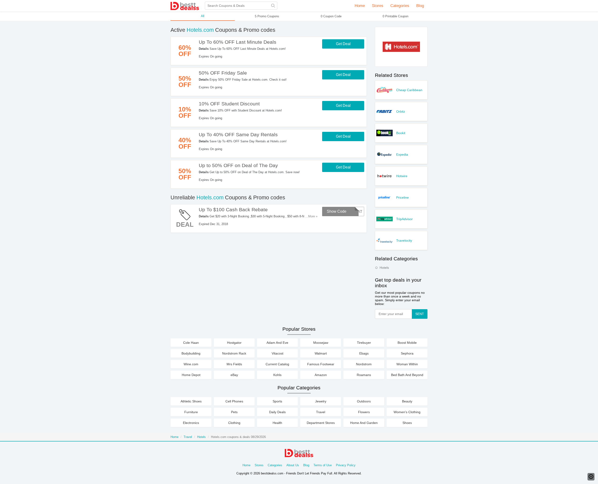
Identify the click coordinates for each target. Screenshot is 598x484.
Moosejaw (320, 342)
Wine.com (191, 364)
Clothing (234, 423)
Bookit (400, 133)
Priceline (402, 197)
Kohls (277, 375)
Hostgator (234, 342)
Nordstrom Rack (234, 353)
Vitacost (277, 353)
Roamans (364, 375)
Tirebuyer (364, 342)
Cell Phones (234, 401)
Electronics (191, 423)
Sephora (407, 353)
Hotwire (401, 176)
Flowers (364, 412)
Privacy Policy (346, 465)
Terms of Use (322, 465)
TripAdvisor (404, 219)
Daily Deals (277, 412)
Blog (420, 6)
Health (277, 423)
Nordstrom (364, 364)
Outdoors (364, 401)
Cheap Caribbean (409, 90)
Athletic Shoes (191, 401)
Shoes (407, 423)
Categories (275, 465)
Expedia (402, 154)
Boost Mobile (407, 342)
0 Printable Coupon (395, 16)
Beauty (407, 401)
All (202, 16)
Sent (419, 314)
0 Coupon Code (331, 16)
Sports (277, 401)
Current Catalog (277, 364)
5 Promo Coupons (267, 16)
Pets (234, 412)
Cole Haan (191, 342)
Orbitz (400, 111)
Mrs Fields (234, 364)
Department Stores (321, 423)
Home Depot (191, 375)
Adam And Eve (277, 342)
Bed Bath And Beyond (407, 375)
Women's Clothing (407, 412)
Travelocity (404, 240)
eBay (234, 375)
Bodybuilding (191, 353)
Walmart (321, 353)
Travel (320, 412)
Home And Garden (364, 423)
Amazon (321, 375)
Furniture (191, 412)
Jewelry (320, 401)
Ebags (364, 353)
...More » (311, 216)
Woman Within (407, 364)
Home (360, 6)
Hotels (384, 267)
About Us (292, 465)
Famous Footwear (320, 364)
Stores (259, 465)
